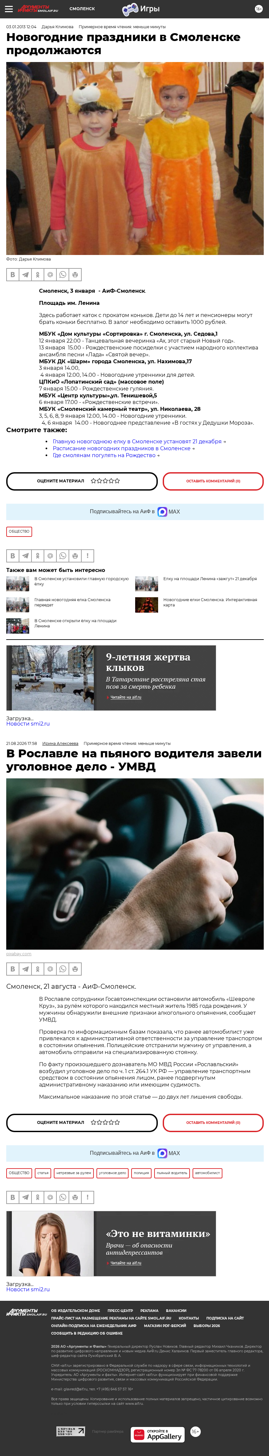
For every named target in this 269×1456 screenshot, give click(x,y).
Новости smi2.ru (28, 724)
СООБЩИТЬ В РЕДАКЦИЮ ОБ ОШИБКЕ (87, 1333)
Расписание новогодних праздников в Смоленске (122, 448)
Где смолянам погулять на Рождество (104, 455)
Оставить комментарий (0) (213, 481)
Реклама (149, 1311)
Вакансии (176, 1311)
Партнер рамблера (107, 1431)
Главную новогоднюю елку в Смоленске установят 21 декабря (137, 441)
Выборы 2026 (207, 1326)
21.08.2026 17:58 (21, 743)
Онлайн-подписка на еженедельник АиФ (93, 1326)
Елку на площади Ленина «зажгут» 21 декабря (210, 578)
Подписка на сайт (225, 1318)
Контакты (189, 1318)
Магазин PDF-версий (165, 1326)
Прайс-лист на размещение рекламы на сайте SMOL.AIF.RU (111, 1318)
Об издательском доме (75, 1311)
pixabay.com (18, 953)
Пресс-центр (120, 1311)
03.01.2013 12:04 (21, 26)
